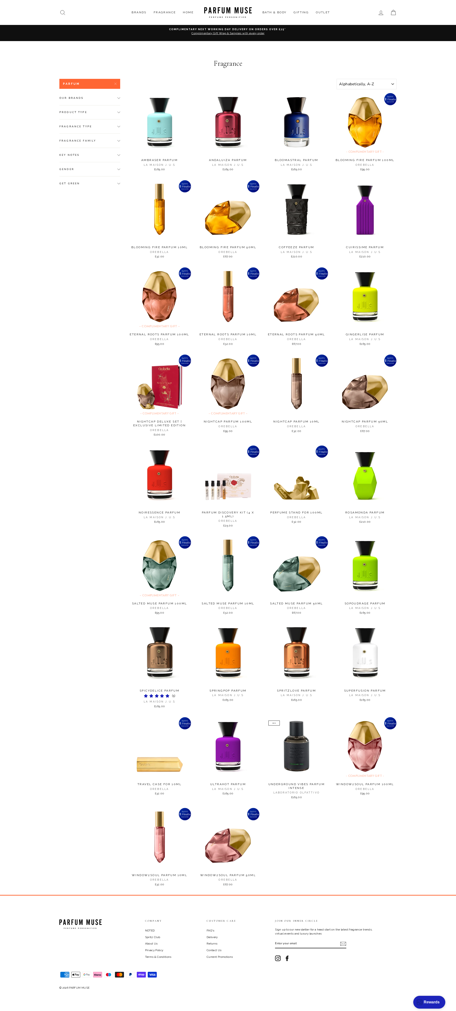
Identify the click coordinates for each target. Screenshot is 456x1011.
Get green (69, 183)
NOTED (150, 930)
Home (188, 12)
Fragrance (165, 12)
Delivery (212, 937)
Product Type (73, 112)
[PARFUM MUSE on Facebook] (287, 958)
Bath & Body (274, 12)
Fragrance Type (75, 126)
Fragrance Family (77, 140)
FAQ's (210, 930)
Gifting (301, 12)
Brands (139, 12)
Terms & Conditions (158, 957)
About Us (151, 943)
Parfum (71, 83)
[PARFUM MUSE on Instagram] (278, 958)
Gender (66, 169)
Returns (212, 943)
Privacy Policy (154, 950)
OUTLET (323, 12)
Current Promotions (220, 957)
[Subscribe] (343, 944)
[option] (228, 33)
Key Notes (69, 155)
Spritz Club (152, 937)
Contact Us (214, 950)
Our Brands (71, 98)
